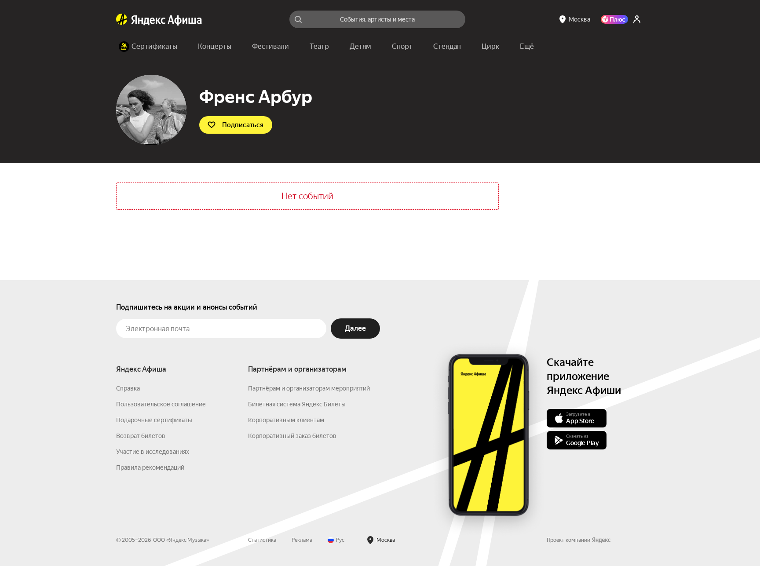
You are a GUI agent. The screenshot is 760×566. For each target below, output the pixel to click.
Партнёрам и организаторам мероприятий (309, 388)
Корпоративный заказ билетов (292, 435)
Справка (128, 388)
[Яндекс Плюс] (614, 19)
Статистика (262, 540)
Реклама (302, 540)
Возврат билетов (140, 435)
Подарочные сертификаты (154, 420)
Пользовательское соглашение (161, 404)
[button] (527, 47)
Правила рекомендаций (150, 467)
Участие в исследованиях (152, 451)
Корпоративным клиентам (286, 420)
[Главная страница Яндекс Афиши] (122, 19)
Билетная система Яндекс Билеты (297, 404)
